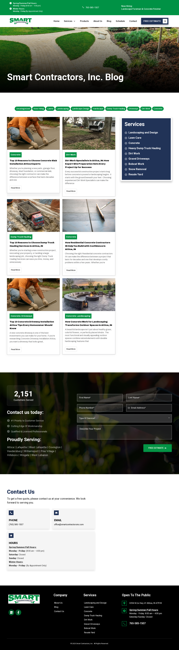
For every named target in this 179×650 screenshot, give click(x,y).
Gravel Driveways (92, 624)
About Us (58, 603)
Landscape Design (80, 109)
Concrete (158, 109)
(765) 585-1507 (16, 524)
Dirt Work (146, 109)
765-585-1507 (92, 7)
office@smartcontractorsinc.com (69, 524)
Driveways (133, 109)
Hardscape (98, 109)
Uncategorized (23, 109)
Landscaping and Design (95, 603)
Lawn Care (89, 607)
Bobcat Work (90, 628)
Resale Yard (89, 632)
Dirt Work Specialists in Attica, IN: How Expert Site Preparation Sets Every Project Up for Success (87, 163)
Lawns (50, 109)
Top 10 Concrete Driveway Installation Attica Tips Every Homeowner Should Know (32, 325)
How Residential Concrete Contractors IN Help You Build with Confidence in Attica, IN (87, 245)
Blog (56, 607)
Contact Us (59, 611)
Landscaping (63, 109)
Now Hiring (39, 109)
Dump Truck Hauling (116, 109)
